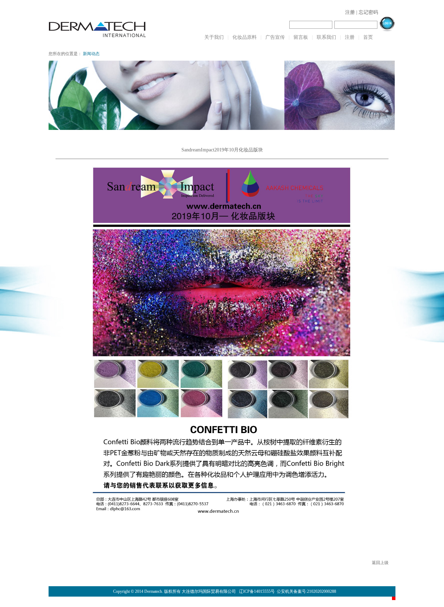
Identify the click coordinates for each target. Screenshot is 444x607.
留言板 (300, 37)
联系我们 (326, 37)
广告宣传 (275, 37)
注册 (350, 12)
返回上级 (380, 562)
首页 (368, 37)
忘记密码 (368, 12)
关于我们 (214, 37)
